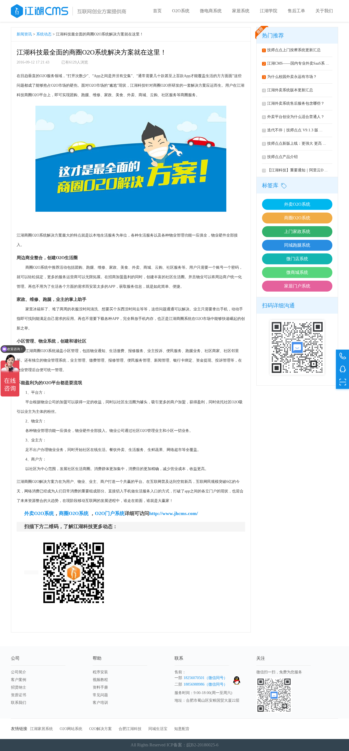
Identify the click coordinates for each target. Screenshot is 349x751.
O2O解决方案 (100, 729)
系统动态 (44, 34)
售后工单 (296, 10)
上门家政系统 (297, 231)
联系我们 (18, 703)
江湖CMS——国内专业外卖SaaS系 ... (296, 63)
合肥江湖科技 (130, 729)
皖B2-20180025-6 (202, 745)
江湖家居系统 (41, 729)
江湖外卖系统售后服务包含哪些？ (293, 103)
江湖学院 (268, 10)
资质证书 (18, 695)
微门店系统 (297, 258)
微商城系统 (297, 272)
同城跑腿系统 (297, 245)
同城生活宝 (157, 729)
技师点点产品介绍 (280, 157)
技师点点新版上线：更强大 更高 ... (294, 143)
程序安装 (100, 672)
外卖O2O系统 (297, 204)
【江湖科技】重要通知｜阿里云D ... (295, 170)
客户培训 (100, 703)
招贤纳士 (18, 687)
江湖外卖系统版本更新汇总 (288, 90)
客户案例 (18, 680)
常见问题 (100, 695)
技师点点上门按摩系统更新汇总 (292, 50)
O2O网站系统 (71, 729)
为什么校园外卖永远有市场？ (290, 77)
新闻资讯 (24, 34)
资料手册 (100, 687)
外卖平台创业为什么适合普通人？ (293, 117)
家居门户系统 (297, 286)
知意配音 (181, 729)
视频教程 (100, 680)
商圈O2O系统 (297, 218)
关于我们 (324, 10)
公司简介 (18, 672)
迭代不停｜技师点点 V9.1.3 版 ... (293, 130)
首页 (157, 10)
